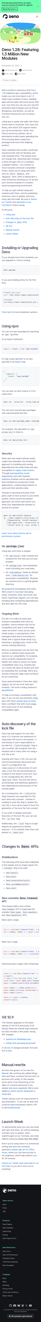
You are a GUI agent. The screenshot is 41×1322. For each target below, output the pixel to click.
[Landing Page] (11, 16)
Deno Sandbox (8, 1228)
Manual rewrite (12, 230)
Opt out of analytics (20, 1311)
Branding (6, 1285)
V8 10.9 (9, 226)
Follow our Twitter (10, 1163)
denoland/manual (12, 1107)
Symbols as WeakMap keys (18, 1039)
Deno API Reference (10, 1255)
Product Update (9, 80)
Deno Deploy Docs (9, 1238)
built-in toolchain (16, 592)
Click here (6, 312)
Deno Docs (7, 1251)
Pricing (5, 1235)
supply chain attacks (24, 470)
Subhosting (7, 1231)
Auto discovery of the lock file (20, 218)
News (5, 1282)
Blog (4, 1278)
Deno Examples (8, 1265)
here (10, 1051)
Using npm (10, 214)
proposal (31, 1043)
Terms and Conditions (10, 1292)
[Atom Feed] (21, 66)
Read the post (10, 9)
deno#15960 (7, 690)
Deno (4, 1204)
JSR (4, 1211)
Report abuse (7, 1296)
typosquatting (16, 473)
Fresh (5, 1208)
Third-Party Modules (10, 1262)
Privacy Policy (8, 1289)
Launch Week (12, 234)
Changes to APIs (16, 222)
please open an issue (26, 701)
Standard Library (9, 1258)
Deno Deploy (7, 1224)
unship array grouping (15, 1043)
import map (20, 362)
